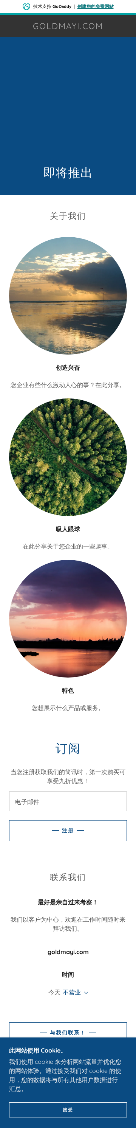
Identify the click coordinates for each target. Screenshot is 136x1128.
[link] (68, 26)
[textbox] (68, 801)
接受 (68, 1110)
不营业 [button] (72, 992)
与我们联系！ (68, 1032)
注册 (68, 830)
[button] (85, 993)
